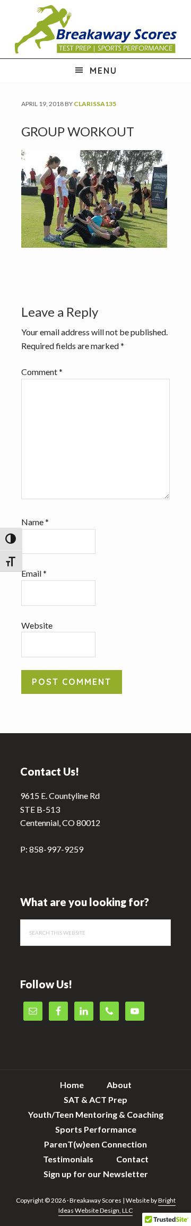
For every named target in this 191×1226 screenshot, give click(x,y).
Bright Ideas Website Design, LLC (117, 1205)
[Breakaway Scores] (95, 29)
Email (34, 573)
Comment (42, 372)
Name (35, 522)
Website (37, 625)
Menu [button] (103, 70)
